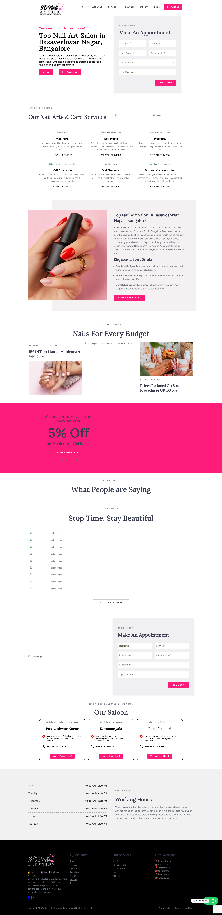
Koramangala (111, 728)
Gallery (144, 7)
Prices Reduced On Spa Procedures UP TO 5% (159, 388)
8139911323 (163, 864)
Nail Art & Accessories (160, 170)
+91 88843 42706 (154, 746)
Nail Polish (111, 139)
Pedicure (160, 139)
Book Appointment (129, 297)
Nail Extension (62, 170)
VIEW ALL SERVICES (62, 155)
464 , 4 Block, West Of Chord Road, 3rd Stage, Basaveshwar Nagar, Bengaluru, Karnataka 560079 (64, 738)
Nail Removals (119, 868)
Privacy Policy (164, 908)
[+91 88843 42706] (141, 746)
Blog (157, 7)
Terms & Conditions (184, 908)
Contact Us (173, 7)
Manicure (62, 139)
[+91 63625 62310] (92, 746)
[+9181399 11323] (44, 746)
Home (84, 7)
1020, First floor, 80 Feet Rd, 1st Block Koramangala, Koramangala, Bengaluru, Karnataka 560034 (111, 738)
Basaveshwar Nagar (62, 728)
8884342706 (163, 871)
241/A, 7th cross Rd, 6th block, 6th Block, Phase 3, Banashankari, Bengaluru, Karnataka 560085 (160, 738)
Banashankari (159, 728)
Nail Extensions (119, 865)
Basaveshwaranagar (167, 861)
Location (128, 7)
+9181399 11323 (56, 746)
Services (113, 7)
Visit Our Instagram (112, 602)
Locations (74, 872)
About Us (97, 7)
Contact (73, 879)
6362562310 (164, 877)
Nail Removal (111, 170)
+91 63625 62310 (105, 746)
